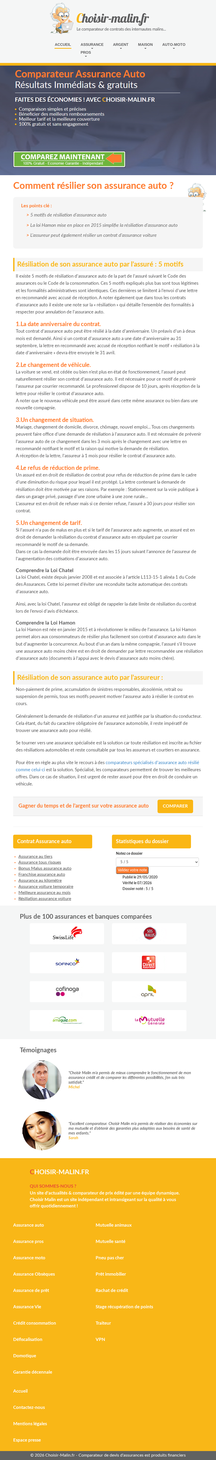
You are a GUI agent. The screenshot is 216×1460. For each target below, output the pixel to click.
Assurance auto (28, 1225)
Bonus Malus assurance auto (44, 868)
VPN (100, 1339)
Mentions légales (30, 1424)
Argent (121, 44)
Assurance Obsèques (34, 1274)
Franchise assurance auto (41, 874)
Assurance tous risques (39, 862)
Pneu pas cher (110, 1258)
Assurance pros (28, 1241)
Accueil (63, 44)
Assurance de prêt (31, 1290)
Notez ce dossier (129, 854)
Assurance (92, 44)
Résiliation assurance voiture (44, 899)
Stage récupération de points (124, 1307)
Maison (145, 44)
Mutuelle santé (110, 1241)
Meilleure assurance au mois (44, 893)
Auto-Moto (173, 44)
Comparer (175, 806)
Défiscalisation (27, 1339)
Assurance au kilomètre (40, 880)
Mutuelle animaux (114, 1225)
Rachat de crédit (112, 1290)
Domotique (24, 1356)
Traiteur (103, 1323)
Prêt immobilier (111, 1274)
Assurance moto (29, 1258)
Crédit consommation (34, 1323)
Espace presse (27, 1440)
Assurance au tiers (35, 856)
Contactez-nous (29, 1407)
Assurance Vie (27, 1307)
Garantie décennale (32, 1372)
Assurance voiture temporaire (45, 886)
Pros (86, 52)
